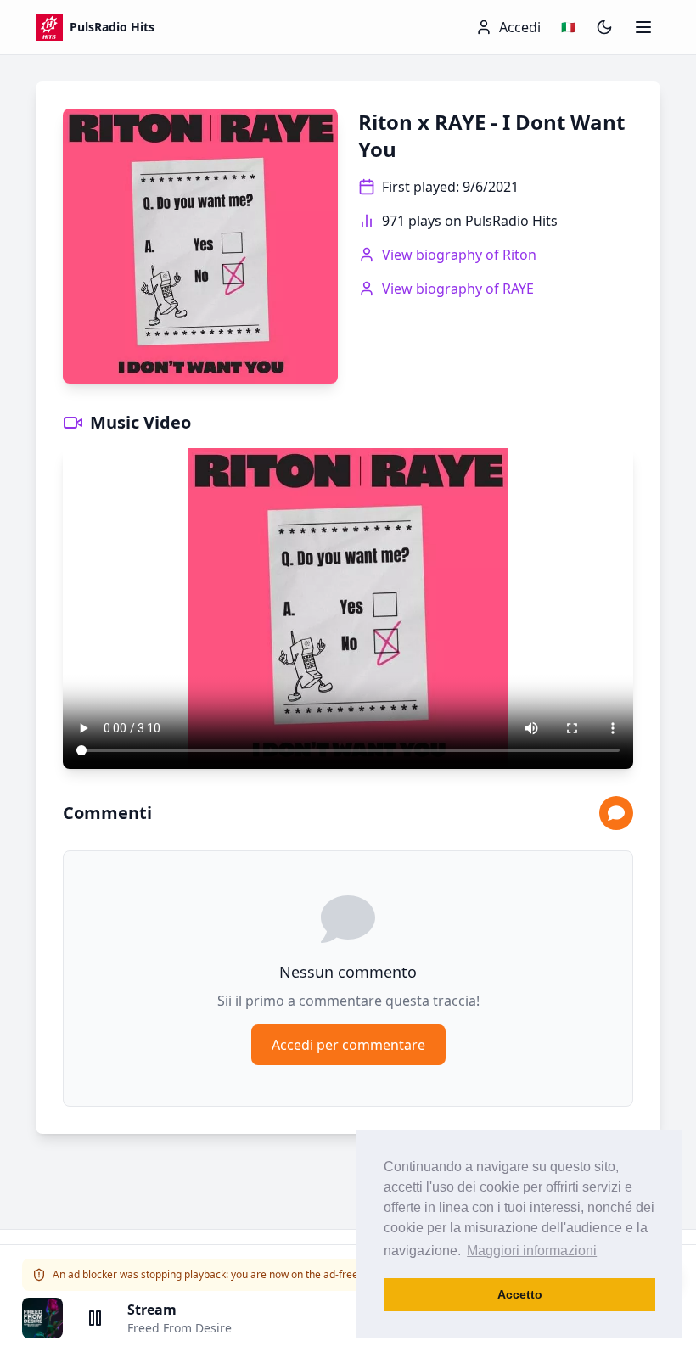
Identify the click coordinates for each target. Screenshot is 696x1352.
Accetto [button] (519, 1294)
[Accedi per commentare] (616, 813)
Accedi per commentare (348, 1044)
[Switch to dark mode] (604, 27)
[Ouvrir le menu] (643, 27)
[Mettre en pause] (95, 1318)
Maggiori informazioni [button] (532, 1250)
